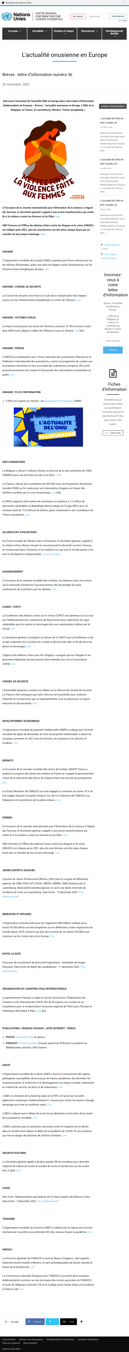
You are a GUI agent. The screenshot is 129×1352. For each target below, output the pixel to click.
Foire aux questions (11, 1343)
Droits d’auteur (9, 1339)
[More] (81, 1321)
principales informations (58, 400)
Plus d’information (47, 1201)
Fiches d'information (114, 387)
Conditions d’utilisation (87, 1339)
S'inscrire (113, 350)
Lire (57, 216)
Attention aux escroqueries (31, 1339)
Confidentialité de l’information (60, 1339)
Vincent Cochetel (28, 1043)
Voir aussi (54, 554)
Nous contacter (30, 1343)
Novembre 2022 (24, 1037)
